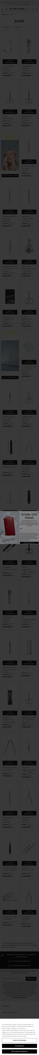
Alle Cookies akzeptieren (20, 1051)
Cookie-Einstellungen (19, 1040)
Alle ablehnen (19, 1046)
